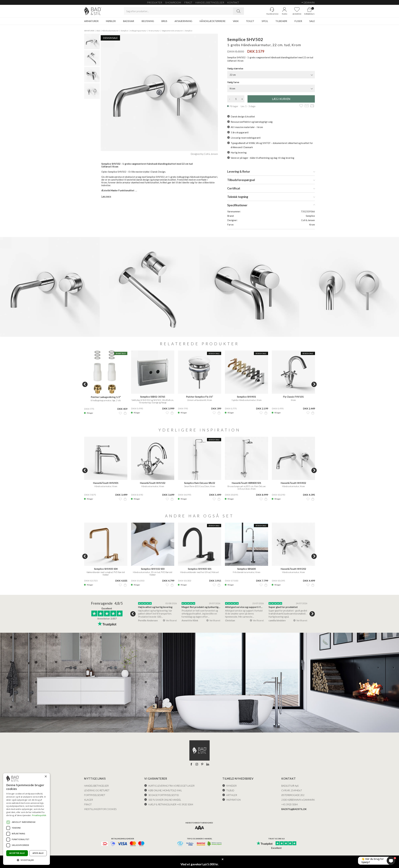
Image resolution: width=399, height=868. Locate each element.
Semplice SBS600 (246, 568)
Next (314, 384)
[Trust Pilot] (264, 843)
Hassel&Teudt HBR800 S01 (246, 482)
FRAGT (188, 2)
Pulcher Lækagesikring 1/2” (106, 397)
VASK (236, 21)
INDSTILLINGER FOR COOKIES (100, 809)
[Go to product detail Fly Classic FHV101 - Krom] (293, 372)
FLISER (298, 21)
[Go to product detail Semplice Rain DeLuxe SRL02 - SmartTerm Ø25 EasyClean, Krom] (199, 458)
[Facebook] (191, 764)
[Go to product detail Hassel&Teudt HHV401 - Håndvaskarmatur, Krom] (105, 458)
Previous (85, 384)
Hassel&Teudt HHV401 (105, 482)
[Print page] (312, 106)
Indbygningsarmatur (138, 31)
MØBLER (111, 21)
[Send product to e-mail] (307, 106)
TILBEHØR (281, 21)
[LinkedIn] (207, 764)
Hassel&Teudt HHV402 (293, 482)
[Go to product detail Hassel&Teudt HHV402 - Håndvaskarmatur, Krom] (293, 458)
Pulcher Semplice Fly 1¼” (199, 396)
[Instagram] (196, 764)
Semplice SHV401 (246, 396)
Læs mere (106, 196)
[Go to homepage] (92, 11)
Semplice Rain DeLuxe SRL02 (199, 482)
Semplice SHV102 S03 (153, 568)
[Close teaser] (222, 859)
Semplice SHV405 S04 (106, 568)
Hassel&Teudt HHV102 (152, 482)
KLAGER (88, 799)
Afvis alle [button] (38, 853)
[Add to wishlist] (301, 106)
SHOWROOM (173, 2)
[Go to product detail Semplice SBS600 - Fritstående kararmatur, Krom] (246, 544)
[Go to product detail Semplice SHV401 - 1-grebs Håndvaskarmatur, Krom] (246, 372)
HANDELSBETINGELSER (209, 2)
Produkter (154, 2)
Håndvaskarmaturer (110, 31)
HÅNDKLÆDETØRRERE (213, 21)
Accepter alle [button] (17, 853)
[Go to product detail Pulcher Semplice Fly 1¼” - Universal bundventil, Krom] (199, 372)
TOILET (250, 21)
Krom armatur (154, 31)
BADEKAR (128, 21)
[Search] (238, 11)
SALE (312, 21)
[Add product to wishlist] (120, 413)
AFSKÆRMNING (183, 21)
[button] (26, 860)
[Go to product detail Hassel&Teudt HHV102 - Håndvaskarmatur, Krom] (152, 458)
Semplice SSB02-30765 (152, 396)
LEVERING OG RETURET (96, 790)
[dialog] (26, 819)
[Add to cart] (125, 413)
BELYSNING (148, 21)
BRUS (164, 21)
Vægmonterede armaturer (172, 31)
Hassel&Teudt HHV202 (293, 568)
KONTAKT (233, 2)
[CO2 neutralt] (214, 843)
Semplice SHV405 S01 (200, 568)
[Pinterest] (202, 764)
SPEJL (265, 21)
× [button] (45, 776)
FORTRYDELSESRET (94, 795)
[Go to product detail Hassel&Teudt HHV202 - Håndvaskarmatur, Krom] (293, 544)
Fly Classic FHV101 (293, 396)
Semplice (124, 31)
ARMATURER (91, 21)
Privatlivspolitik (39, 815)
